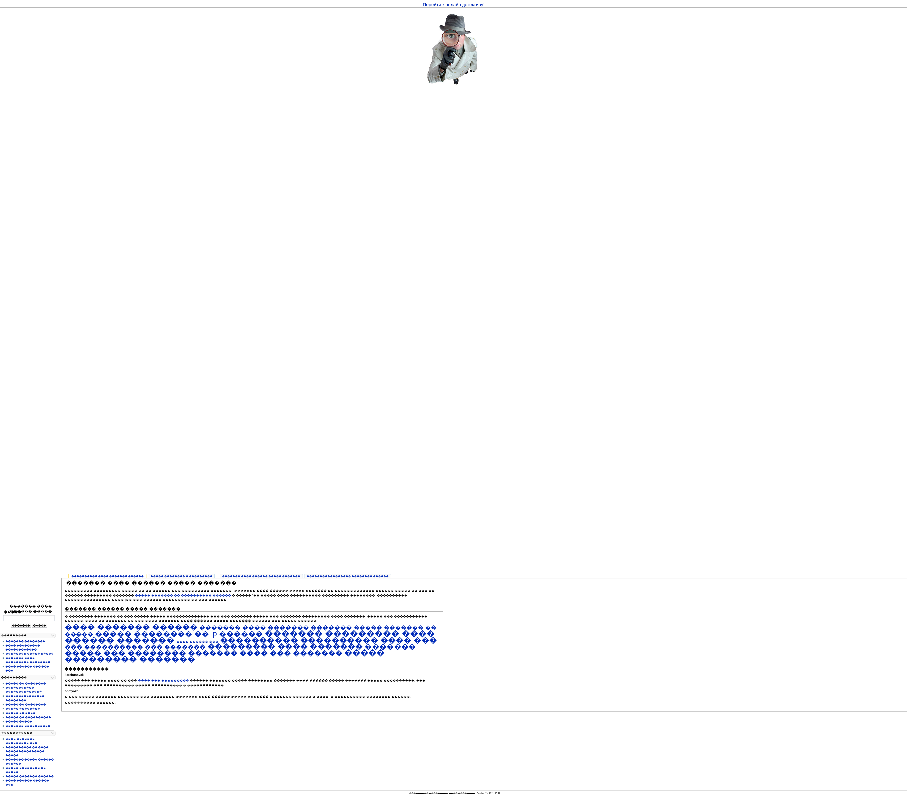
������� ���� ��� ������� (265, 653)
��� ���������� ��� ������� (135, 647)
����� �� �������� (25, 683)
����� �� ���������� (28, 717)
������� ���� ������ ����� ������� (30, 611)
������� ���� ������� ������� (275, 627)
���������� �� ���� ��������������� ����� (26, 751)
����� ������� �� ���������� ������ (183, 595)
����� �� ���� (20, 713)
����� (12, 612)
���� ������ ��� (197, 642)
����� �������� (22, 708)
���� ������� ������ (131, 627)
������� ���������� (27, 725)
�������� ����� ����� (29, 653)
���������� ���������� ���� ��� (328, 640)
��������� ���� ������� (285, 646)
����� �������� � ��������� (181, 576)
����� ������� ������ (29, 776)
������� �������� (25, 641)
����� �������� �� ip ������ (179, 634)
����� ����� (18, 721)
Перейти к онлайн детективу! (453, 4)
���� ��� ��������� (163, 680)
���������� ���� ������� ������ (107, 576)
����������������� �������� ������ (348, 576)
